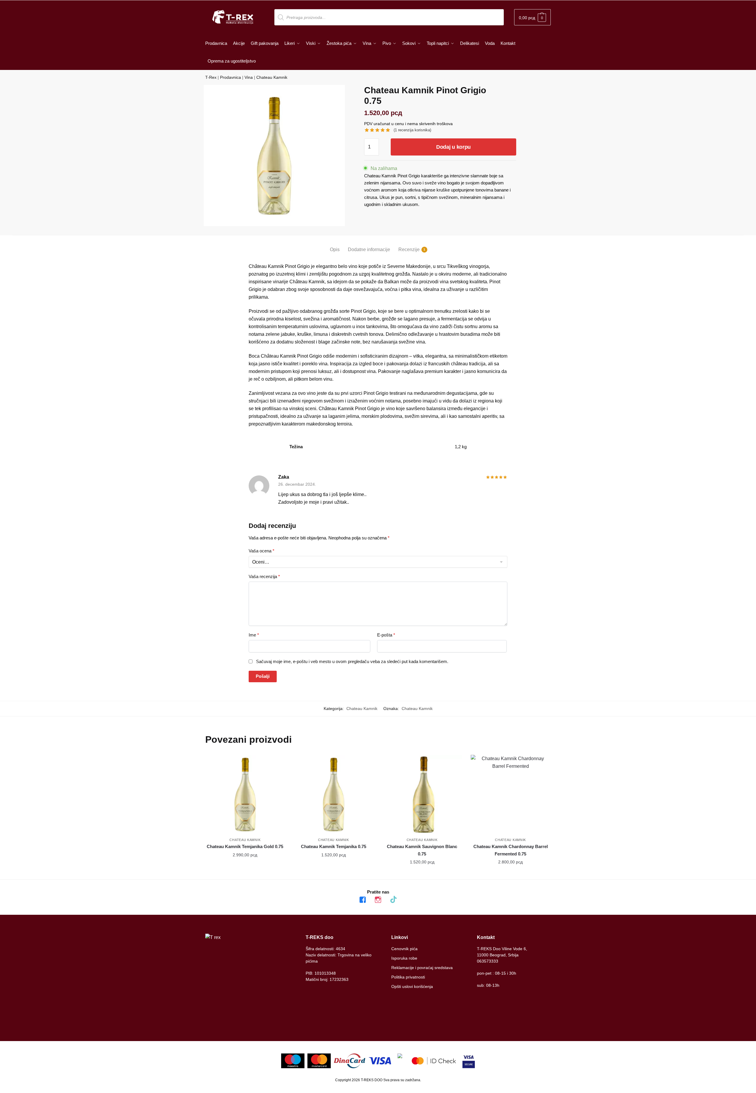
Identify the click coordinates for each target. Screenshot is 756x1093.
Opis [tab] (335, 249)
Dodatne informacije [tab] (369, 249)
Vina (249, 77)
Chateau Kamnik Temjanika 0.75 (333, 846)
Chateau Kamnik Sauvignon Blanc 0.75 (422, 850)
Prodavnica (230, 77)
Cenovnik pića (404, 948)
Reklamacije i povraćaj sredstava (422, 967)
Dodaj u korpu (453, 147)
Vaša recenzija (264, 576)
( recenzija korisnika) (412, 130)
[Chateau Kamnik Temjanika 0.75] (334, 795)
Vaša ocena (261, 550)
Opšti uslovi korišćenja (412, 986)
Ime (254, 634)
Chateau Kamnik (271, 77)
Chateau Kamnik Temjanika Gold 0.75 (245, 846)
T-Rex (210, 77)
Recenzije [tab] (409, 249)
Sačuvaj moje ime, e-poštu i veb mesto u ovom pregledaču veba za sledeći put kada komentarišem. (352, 661)
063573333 (487, 961)
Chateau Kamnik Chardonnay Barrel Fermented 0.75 (510, 850)
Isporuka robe (404, 958)
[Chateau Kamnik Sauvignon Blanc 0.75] (422, 795)
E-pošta (386, 634)
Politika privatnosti (408, 977)
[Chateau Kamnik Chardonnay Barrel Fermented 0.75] (510, 795)
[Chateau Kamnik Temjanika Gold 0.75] (245, 795)
